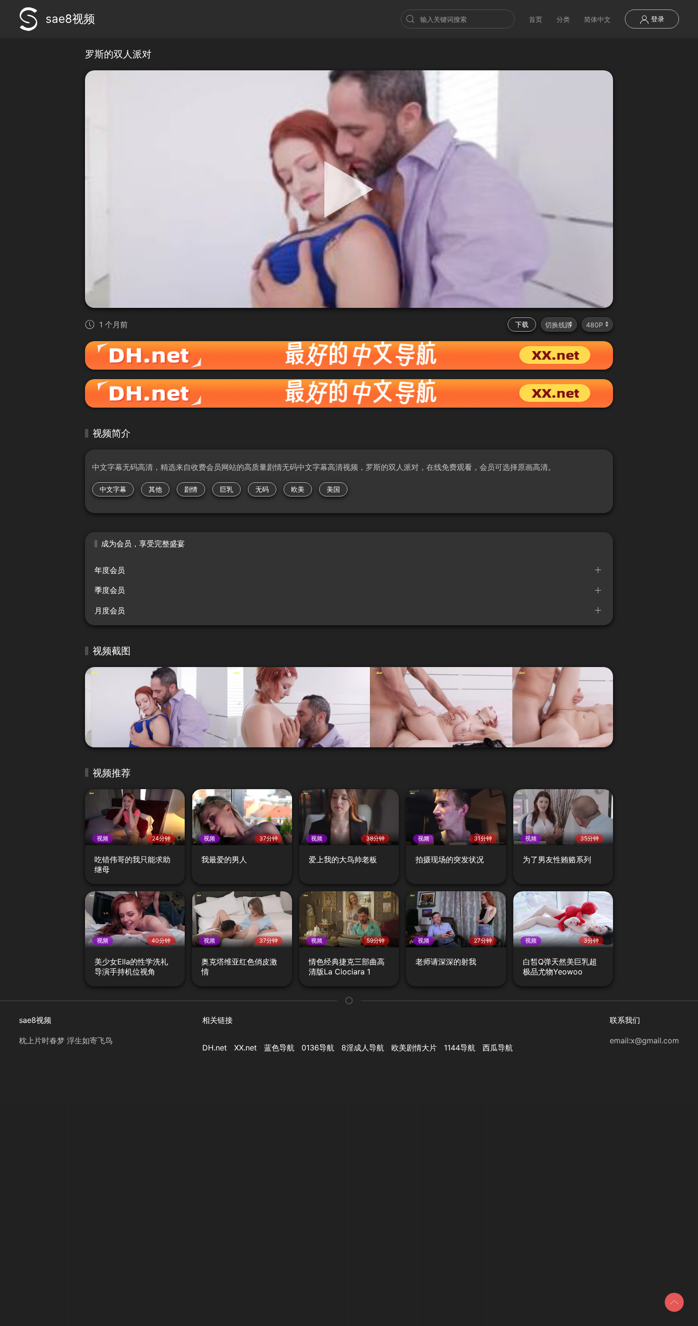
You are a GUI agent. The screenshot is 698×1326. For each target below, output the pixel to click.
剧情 (191, 489)
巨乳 (226, 489)
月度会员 (109, 610)
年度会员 (109, 570)
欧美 (297, 489)
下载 (521, 324)
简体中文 (597, 19)
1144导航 (459, 1047)
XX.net (245, 1047)
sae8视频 (70, 19)
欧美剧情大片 (414, 1047)
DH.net (214, 1047)
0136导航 (318, 1047)
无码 (262, 489)
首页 (535, 19)
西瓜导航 (497, 1047)
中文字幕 (113, 489)
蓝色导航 (279, 1047)
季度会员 (109, 590)
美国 (333, 489)
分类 (563, 19)
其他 (155, 489)
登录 (656, 19)
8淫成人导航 (362, 1047)
